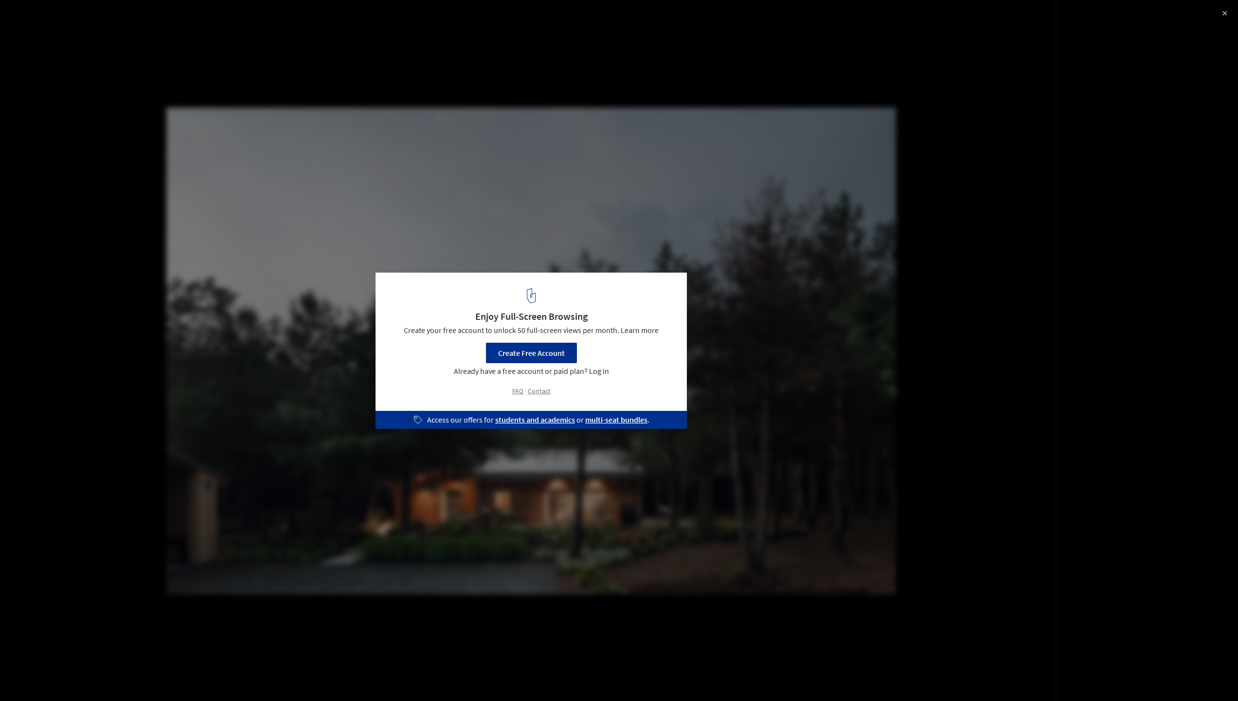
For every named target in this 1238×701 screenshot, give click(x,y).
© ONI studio (30, 34)
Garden (173, 676)
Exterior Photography (48, 676)
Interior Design (121, 676)
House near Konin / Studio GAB (84, 17)
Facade (215, 676)
